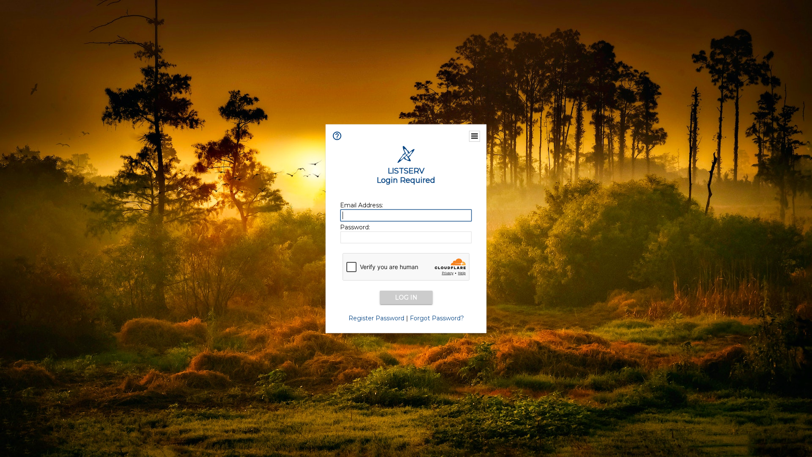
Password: (355, 227)
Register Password (376, 318)
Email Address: (361, 205)
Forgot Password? (437, 318)
